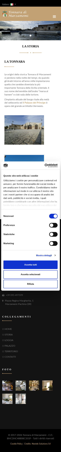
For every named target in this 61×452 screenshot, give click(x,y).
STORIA (9, 335)
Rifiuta (30, 284)
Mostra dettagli (44, 255)
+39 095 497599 (14, 295)
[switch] (53, 225)
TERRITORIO (11, 351)
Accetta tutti (30, 264)
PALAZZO (10, 346)
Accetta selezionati (30, 274)
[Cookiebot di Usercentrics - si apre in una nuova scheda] (45, 165)
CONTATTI (10, 357)
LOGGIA (9, 340)
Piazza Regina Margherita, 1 (19, 302)
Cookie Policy (16, 444)
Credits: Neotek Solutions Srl (37, 444)
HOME (8, 329)
